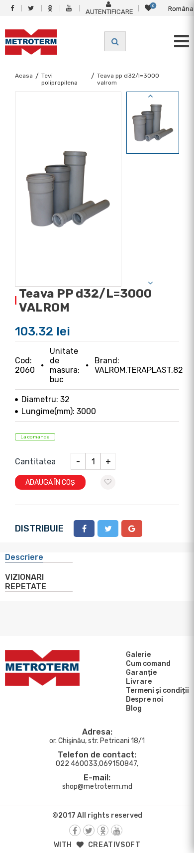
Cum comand (148, 663)
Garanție (141, 672)
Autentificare (109, 11)
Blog (134, 708)
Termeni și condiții (157, 690)
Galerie (138, 654)
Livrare (139, 681)
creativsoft (114, 845)
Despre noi (144, 699)
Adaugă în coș (50, 482)
